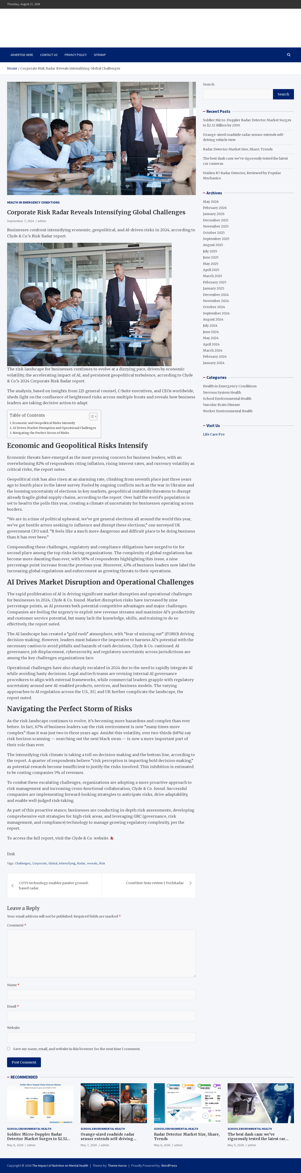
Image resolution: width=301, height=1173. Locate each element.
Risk (102, 863)
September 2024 (216, 313)
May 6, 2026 (162, 1145)
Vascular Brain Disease (221, 405)
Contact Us (49, 55)
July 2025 (210, 251)
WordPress (169, 1165)
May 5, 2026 (236, 1145)
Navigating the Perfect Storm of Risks (41, 433)
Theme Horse (117, 1165)
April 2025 (211, 270)
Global (52, 863)
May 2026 (211, 202)
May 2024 (211, 338)
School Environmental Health (227, 398)
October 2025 (214, 233)
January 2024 (214, 363)
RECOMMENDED (24, 1077)
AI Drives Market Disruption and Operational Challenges (54, 428)
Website (13, 1028)
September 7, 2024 (20, 221)
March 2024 (212, 350)
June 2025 (211, 257)
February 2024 (215, 356)
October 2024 (214, 307)
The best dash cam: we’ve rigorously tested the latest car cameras (256, 1139)
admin (42, 221)
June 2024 (211, 332)
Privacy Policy (76, 55)
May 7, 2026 (89, 1145)
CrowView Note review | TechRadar (155, 883)
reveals (92, 863)
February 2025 (214, 282)
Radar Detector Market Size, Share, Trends (238, 149)
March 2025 (212, 276)
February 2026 (215, 208)
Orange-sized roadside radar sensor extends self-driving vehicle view (108, 1139)
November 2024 (216, 301)
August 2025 (213, 245)
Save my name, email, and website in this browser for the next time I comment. (76, 1049)
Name (13, 985)
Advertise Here (22, 55)
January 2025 (213, 288)
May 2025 (210, 264)
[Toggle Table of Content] (91, 416)
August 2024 (213, 319)
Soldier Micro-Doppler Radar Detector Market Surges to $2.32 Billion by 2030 (37, 1139)
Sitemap (100, 55)
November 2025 (216, 226)
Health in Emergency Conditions (33, 202)
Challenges (23, 863)
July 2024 (210, 325)
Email (13, 1006)
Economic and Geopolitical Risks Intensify (43, 423)
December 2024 (216, 295)
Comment (16, 925)
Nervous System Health (222, 392)
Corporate (39, 863)
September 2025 (216, 239)
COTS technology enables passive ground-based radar (54, 885)
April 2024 (211, 344)
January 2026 (214, 214)
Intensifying (67, 863)
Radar (81, 863)
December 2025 (216, 220)
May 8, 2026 (15, 1145)
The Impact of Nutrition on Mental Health (57, 25)
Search (208, 84)
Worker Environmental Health (228, 411)
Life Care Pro (214, 434)
